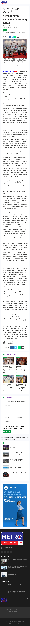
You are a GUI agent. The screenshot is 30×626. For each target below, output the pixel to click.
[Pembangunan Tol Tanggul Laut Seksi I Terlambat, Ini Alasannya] (6, 454)
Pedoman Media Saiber (13, 616)
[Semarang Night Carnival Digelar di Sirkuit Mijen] (4, 600)
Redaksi (18, 609)
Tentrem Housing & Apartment (8, 343)
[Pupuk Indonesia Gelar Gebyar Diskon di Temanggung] (6, 447)
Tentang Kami (13, 611)
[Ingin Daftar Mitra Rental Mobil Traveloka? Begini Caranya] (6, 467)
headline (7, 341)
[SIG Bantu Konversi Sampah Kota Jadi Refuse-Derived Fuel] (4, 586)
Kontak (9, 609)
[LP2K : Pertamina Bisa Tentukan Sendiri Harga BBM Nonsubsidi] (4, 561)
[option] (15, 461)
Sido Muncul (13, 341)
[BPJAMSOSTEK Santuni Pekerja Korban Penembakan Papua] (4, 593)
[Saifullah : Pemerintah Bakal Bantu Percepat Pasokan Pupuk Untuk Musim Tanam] (6, 461)
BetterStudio (18, 623)
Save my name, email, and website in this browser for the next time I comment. (13, 427)
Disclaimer (13, 614)
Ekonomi (4, 357)
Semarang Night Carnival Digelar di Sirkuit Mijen (18, 598)
